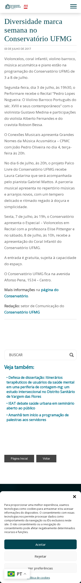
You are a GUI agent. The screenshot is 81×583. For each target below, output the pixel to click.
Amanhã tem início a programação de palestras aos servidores (37, 417)
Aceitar (40, 544)
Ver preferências (40, 568)
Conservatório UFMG (22, 312)
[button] (74, 496)
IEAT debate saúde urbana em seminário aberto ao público (40, 405)
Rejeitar (40, 556)
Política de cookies (38, 578)
